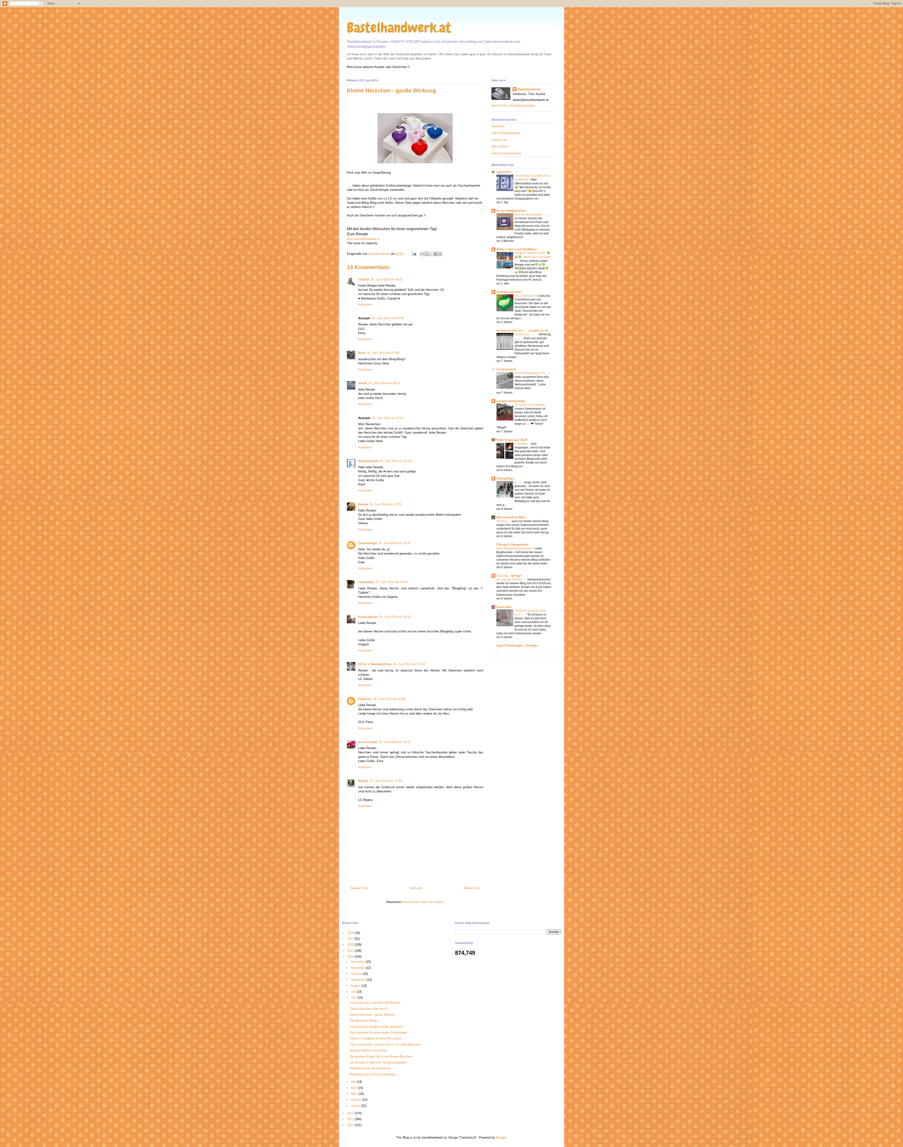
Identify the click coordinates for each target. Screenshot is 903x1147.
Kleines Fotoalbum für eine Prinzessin (375, 1038)
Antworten (365, 304)
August (356, 985)
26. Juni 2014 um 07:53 (409, 664)
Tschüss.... (503, 521)
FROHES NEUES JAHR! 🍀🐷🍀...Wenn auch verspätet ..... (533, 257)
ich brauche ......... (526, 334)
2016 (351, 944)
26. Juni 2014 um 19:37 (395, 742)
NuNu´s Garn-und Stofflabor (516, 249)
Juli (353, 991)
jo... (517, 482)
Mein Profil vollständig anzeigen (513, 105)
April (354, 1088)
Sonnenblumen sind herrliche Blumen (375, 1002)
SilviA (362, 383)
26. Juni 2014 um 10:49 (389, 699)
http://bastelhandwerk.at (363, 239)
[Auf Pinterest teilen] (440, 254)
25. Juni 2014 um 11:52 (388, 418)
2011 (351, 1125)
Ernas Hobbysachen (511, 210)
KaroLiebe (503, 607)
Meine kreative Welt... (511, 517)
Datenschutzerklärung (506, 153)
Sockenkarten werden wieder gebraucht (376, 1026)
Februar (356, 1099)
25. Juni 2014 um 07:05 (388, 318)
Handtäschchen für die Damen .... (373, 1068)
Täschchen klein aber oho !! (369, 1009)
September (359, 979)
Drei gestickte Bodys (364, 1020)
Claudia (363, 279)
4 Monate (521, 443)
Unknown (365, 699)
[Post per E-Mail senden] (413, 254)
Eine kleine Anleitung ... (530, 214)
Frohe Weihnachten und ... (532, 373)
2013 (351, 1113)
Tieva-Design (367, 543)
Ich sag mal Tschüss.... (511, 579)
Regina (363, 781)
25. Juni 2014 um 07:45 (383, 353)
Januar (356, 1105)
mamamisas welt (508, 292)
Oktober (357, 973)
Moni (361, 353)
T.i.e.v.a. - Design (508, 575)
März (355, 1093)
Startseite (416, 888)
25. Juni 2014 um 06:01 (387, 279)
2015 (351, 950)
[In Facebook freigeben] (435, 254)
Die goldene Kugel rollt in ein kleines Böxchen (381, 1056)
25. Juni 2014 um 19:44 (392, 582)
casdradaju (366, 582)
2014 (351, 956)
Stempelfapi (505, 478)
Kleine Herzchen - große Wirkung (372, 1014)
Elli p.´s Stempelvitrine (375, 664)
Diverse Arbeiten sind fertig (368, 1050)
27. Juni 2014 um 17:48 (386, 781)
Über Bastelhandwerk (505, 133)
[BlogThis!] (426, 254)
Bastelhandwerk (528, 89)
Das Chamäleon (525, 295)
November (358, 968)
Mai (354, 1081)
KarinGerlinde (368, 461)
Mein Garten (499, 146)
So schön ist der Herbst (530, 405)
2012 (351, 1119)
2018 (351, 933)
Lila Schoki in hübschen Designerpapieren (378, 1062)
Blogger (501, 1137)
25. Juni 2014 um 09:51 (384, 383)
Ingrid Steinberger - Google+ (517, 645)
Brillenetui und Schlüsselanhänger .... (375, 1074)
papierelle (503, 172)
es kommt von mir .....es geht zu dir (522, 330)
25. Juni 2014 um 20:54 (395, 617)
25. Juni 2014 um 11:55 (396, 461)
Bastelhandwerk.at (399, 28)
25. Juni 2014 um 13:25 (385, 504)
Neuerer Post (359, 888)
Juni (354, 997)
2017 (351, 938)
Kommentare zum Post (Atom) (423, 902)
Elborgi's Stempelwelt (512, 544)
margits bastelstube (510, 401)
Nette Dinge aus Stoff (511, 440)
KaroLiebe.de (367, 617)
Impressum (499, 139)
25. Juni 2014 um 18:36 (394, 543)
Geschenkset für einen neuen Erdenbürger (378, 1032)
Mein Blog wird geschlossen (514, 548)
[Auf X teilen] (431, 254)
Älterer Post (471, 888)
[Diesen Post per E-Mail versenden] (422, 254)
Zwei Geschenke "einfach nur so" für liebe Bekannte (385, 1044)
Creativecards (506, 369)
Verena (363, 504)
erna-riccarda (367, 742)
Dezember (358, 961)
